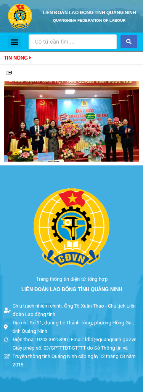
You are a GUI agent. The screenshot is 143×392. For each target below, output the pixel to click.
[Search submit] (129, 41)
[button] (14, 42)
